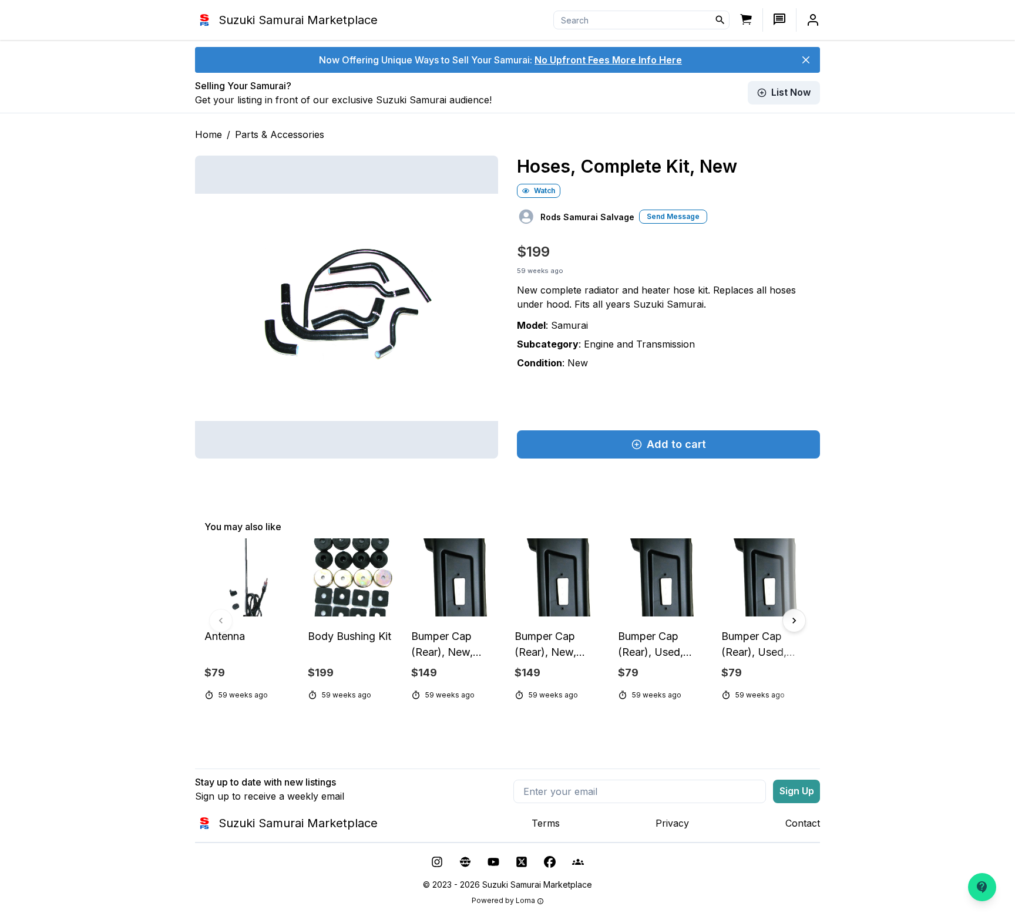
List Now (791, 92)
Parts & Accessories (279, 134)
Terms (546, 823)
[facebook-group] (578, 862)
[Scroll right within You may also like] (794, 620)
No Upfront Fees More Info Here (608, 60)
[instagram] (437, 862)
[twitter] (521, 862)
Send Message (673, 216)
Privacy (672, 823)
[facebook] (550, 862)
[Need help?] (982, 887)
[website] (465, 862)
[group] (507, 620)
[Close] (805, 59)
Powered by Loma (503, 900)
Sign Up (796, 791)
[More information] (540, 901)
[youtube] (493, 862)
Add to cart (676, 444)
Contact (802, 823)
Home (208, 134)
